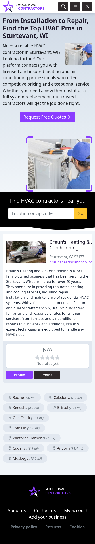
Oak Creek (28, 417)
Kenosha (25, 407)
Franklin (26, 427)
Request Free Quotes (45, 117)
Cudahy (25, 448)
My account (76, 510)
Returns (53, 526)
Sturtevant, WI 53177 (66, 256)
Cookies (77, 526)
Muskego (27, 458)
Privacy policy (24, 526)
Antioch (69, 448)
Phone (47, 374)
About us (17, 510)
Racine (23, 397)
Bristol (68, 407)
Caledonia (67, 397)
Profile (19, 374)
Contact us (45, 510)
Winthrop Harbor (33, 438)
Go (80, 213)
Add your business (47, 517)
